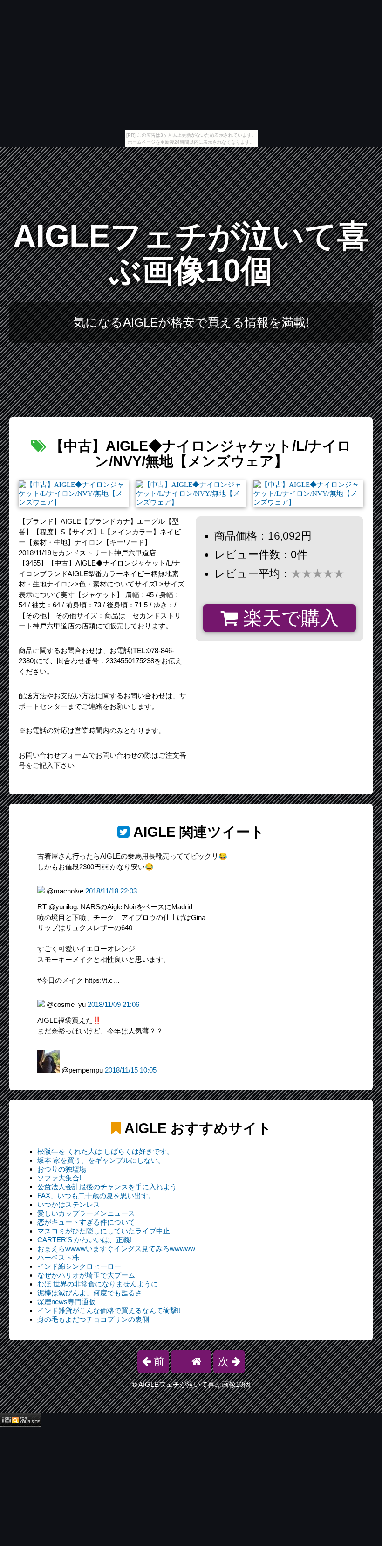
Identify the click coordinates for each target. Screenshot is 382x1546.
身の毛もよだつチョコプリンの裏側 (93, 1319)
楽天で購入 (288, 618)
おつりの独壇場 (61, 1169)
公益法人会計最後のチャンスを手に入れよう (107, 1187)
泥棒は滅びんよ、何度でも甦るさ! (90, 1293)
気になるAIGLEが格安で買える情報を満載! (191, 322)
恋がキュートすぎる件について (86, 1222)
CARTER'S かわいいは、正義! (84, 1240)
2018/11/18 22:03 (111, 891)
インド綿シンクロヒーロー (79, 1266)
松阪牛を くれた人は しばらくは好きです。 (105, 1151)
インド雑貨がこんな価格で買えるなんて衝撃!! (109, 1310)
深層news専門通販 (66, 1302)
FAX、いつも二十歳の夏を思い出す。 (96, 1195)
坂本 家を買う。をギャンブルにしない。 (101, 1160)
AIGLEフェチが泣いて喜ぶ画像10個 (191, 253)
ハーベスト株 (58, 1257)
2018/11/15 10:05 (131, 1070)
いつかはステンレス (68, 1204)
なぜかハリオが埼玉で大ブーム (86, 1275)
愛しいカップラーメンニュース (86, 1213)
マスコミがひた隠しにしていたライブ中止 (103, 1231)
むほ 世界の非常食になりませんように (97, 1284)
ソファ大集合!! (60, 1178)
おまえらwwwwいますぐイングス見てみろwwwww (116, 1249)
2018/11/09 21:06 (113, 1004)
